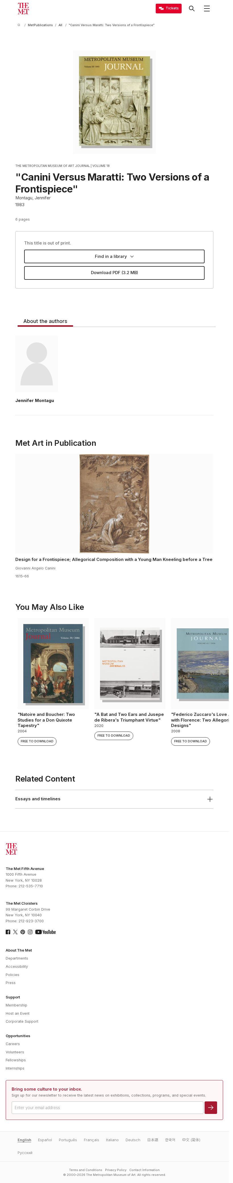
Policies (12, 975)
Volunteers (15, 1052)
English (24, 1140)
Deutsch (133, 1140)
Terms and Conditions (85, 1170)
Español (45, 1140)
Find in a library (111, 256)
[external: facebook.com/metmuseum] (8, 932)
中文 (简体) (191, 1140)
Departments (17, 958)
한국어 (170, 1140)
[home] (20, 25)
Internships (15, 1068)
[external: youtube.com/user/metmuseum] (45, 932)
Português (68, 1140)
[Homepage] (23, 8)
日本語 (152, 1140)
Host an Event (18, 1013)
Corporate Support (22, 1021)
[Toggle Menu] (206, 8)
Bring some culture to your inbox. (47, 1089)
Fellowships (16, 1060)
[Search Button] (191, 8)
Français (91, 1140)
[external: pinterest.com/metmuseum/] (22, 932)
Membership (16, 1005)
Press (11, 983)
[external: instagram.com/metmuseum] (30, 932)
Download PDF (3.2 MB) (114, 272)
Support (13, 997)
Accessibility (17, 966)
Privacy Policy (115, 1170)
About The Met (19, 950)
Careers (13, 1044)
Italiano (112, 1140)
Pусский (25, 1153)
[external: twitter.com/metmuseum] (15, 932)
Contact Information (144, 1170)
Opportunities (18, 1036)
